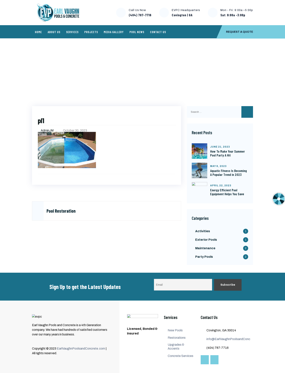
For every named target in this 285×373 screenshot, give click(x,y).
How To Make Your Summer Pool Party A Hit (227, 153)
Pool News (137, 32)
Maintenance (205, 248)
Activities (202, 231)
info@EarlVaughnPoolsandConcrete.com (234, 339)
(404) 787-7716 (140, 15)
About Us (54, 32)
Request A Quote (239, 31)
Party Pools (204, 256)
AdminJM (47, 130)
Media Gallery (114, 32)
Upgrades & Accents (176, 346)
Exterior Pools (206, 239)
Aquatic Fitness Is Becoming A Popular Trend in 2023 (228, 172)
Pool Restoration (59, 68)
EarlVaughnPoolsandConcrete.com (81, 348)
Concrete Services (180, 356)
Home (38, 32)
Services (72, 32)
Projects (91, 32)
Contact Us (158, 32)
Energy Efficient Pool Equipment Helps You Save (227, 192)
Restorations (177, 337)
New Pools (175, 330)
